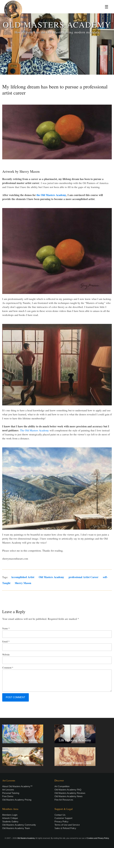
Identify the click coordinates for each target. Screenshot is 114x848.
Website (6, 654)
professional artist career (83, 577)
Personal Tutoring (10, 793)
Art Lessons (8, 789)
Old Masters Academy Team (16, 828)
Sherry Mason (23, 583)
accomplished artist (22, 577)
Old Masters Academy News (68, 796)
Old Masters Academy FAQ (67, 789)
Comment (7, 667)
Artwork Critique (10, 818)
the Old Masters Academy (51, 195)
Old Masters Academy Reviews (69, 793)
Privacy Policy (61, 821)
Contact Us (59, 815)
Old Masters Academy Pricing (16, 799)
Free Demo (7, 796)
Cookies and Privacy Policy (98, 838)
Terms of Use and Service (67, 825)
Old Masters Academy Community (19, 825)
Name (6, 628)
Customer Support (63, 818)
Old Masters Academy (51, 577)
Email (6, 641)
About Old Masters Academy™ (17, 786)
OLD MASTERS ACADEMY (57, 24)
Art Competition (61, 786)
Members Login (9, 815)
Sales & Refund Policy (65, 828)
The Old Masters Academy (34, 430)
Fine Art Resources (63, 799)
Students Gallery (10, 821)
